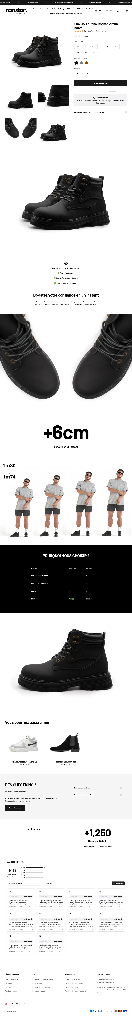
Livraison (8, 983)
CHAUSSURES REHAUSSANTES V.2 (24, 762)
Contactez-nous (15, 808)
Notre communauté (38, 991)
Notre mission (36, 983)
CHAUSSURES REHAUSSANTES (78, 9)
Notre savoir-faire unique (40, 987)
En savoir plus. (100, 103)
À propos (95, 9)
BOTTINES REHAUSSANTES (66, 762)
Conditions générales (72, 979)
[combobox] (49, 883)
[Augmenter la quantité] (87, 73)
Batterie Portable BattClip (54, 9)
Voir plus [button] (25, 904)
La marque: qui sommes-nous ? (42, 979)
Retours (8, 987)
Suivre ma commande (74, 13)
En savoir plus (112, 90)
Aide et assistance (57, 13)
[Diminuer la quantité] (77, 73)
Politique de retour (71, 987)
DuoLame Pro (38, 9)
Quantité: (77, 69)
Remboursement (11, 991)
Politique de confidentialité (75, 983)
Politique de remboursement (75, 991)
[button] (90, 31)
